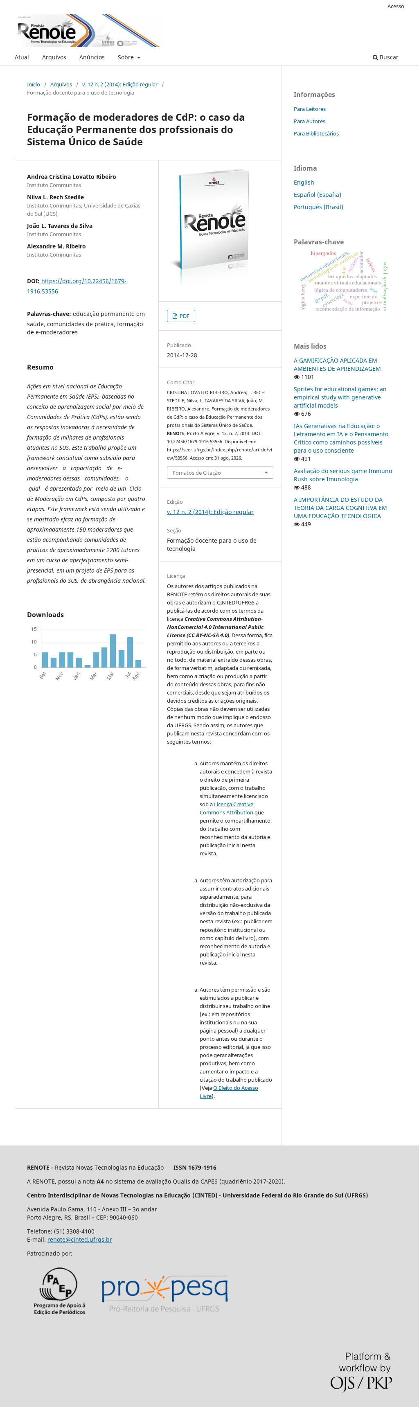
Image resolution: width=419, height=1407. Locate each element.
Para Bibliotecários (316, 133)
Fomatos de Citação (197, 472)
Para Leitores (310, 109)
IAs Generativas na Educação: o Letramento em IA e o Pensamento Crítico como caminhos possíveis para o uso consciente (341, 438)
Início (33, 84)
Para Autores (309, 121)
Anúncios (92, 57)
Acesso (395, 6)
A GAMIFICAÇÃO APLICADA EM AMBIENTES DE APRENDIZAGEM (337, 364)
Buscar (388, 57)
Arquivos (54, 57)
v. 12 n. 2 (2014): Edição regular (120, 84)
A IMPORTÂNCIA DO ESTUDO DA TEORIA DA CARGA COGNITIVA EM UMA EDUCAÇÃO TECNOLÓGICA (340, 508)
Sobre (126, 57)
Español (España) (317, 194)
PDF (183, 316)
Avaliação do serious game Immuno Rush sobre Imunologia (343, 475)
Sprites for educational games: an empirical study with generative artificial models (340, 397)
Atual (22, 57)
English (304, 182)
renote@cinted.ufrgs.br (79, 1239)
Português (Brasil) (318, 207)
